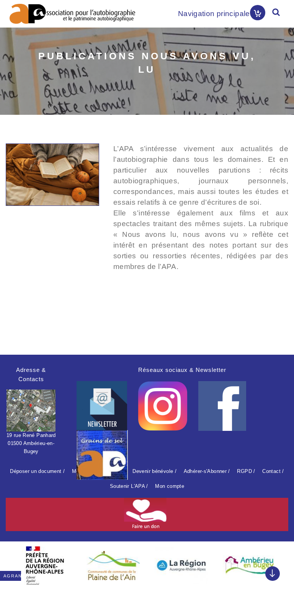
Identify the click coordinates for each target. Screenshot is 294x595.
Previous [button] (15, 562)
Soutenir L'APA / (129, 486)
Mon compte (169, 486)
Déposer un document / (37, 471)
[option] (45, 565)
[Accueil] (72, 14)
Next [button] (278, 562)
